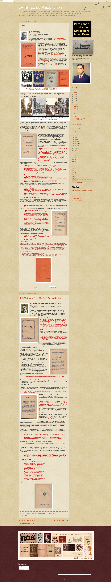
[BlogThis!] (51, 287)
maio (76, 137)
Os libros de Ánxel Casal (41, 7)
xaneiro (76, 145)
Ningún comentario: (42, 287)
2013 (75, 148)
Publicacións (23, 566)
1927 (73, 163)
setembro (77, 128)
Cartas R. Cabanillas (76, 182)
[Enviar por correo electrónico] (49, 287)
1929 (73, 167)
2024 (75, 94)
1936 (26, 289)
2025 (75, 92)
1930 (73, 169)
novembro (77, 124)
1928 (73, 165)
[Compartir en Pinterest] (55, 287)
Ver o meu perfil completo (77, 200)
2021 (75, 98)
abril (76, 139)
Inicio (44, 520)
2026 (75, 90)
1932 (73, 172)
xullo (76, 133)
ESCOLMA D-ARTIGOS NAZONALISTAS (40, 297)
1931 (73, 170)
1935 (73, 178)
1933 (73, 174)
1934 (73, 176)
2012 (75, 150)
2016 (75, 108)
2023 (75, 96)
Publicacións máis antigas (61, 520)
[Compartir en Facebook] (54, 287)
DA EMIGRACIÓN (78, 122)
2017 (75, 106)
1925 (73, 159)
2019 (75, 102)
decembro (77, 114)
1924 (73, 157)
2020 (75, 100)
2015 (75, 111)
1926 (73, 161)
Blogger (64, 579)
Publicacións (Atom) (29, 523)
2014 (75, 113)
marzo (76, 141)
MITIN (23, 25)
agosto (76, 131)
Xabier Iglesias (77, 198)
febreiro (76, 143)
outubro (76, 126)
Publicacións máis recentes (26, 520)
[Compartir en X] (52, 287)
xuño (76, 135)
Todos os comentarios (25, 569)
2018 (75, 104)
